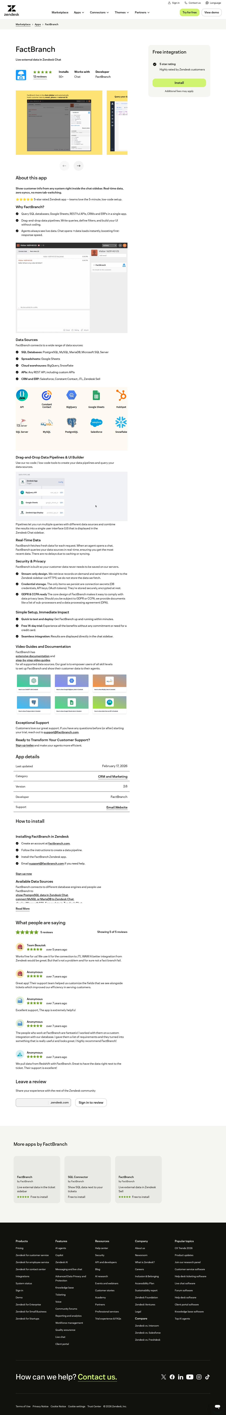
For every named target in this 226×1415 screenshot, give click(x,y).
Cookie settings (76, 1406)
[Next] (79, 166)
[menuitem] (213, 3)
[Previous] (64, 166)
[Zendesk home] (13, 10)
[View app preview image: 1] (59, 122)
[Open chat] (217, 1406)
